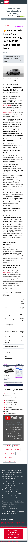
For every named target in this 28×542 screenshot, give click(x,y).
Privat (17, 449)
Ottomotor (8, 449)
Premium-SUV (7, 105)
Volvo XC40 (6, 272)
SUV (6, 453)
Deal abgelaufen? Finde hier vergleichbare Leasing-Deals (14, 534)
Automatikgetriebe (11, 442)
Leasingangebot (7, 112)
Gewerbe (7, 446)
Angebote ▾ (4, 19)
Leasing (16, 446)
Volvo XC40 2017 (10, 461)
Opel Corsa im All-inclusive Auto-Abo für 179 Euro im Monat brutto (12, 523)
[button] (6, 2)
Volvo (12, 453)
